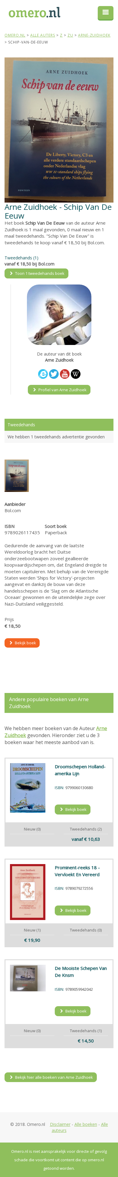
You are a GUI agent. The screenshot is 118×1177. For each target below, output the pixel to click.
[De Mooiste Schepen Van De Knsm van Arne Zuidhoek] (28, 978)
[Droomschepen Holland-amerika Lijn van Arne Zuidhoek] (28, 788)
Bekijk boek (25, 642)
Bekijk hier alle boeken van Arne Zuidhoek (53, 1077)
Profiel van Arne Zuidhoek (62, 389)
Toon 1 (39, 273)
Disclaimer (60, 1124)
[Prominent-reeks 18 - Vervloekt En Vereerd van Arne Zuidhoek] (28, 892)
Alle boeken (85, 1124)
